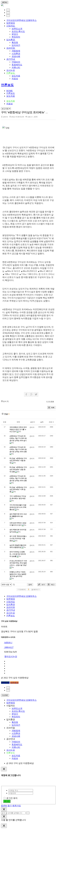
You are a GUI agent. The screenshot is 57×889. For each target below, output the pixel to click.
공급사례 (16, 56)
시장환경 (16, 53)
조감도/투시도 (18, 31)
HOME (9, 91)
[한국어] (8, 10)
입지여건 (16, 45)
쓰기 (43, 584)
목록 (52, 407)
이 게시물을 (50, 401)
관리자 (5, 117)
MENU (4, 2)
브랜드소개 (17, 28)
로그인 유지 (11, 798)
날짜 (41, 422)
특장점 (15, 42)
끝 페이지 (35, 589)
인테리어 (16, 62)
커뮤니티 (16, 67)
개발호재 (16, 51)
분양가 (15, 34)
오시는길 (10, 70)
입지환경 (10, 40)
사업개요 (10, 26)
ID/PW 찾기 (6, 806)
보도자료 (16, 76)
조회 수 (51, 422)
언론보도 (10, 73)
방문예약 (10, 23)
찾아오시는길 (10, 656)
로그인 (6, 801)
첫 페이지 (22, 589)
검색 (30, 584)
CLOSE (5, 695)
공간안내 (10, 59)
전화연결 (5, 682)
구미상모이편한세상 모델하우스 (21, 20)
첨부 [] (6, 401)
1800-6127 (9, 647)
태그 (52, 584)
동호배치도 (17, 65)
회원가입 (16, 806)
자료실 (15, 78)
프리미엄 (10, 48)
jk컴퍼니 (8, 642)
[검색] (8, 12)
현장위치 (16, 37)
